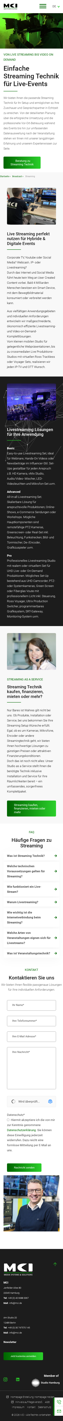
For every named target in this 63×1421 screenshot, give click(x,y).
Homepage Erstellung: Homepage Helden (32, 1397)
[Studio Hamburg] (45, 1382)
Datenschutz (16, 1115)
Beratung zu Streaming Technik (22, 162)
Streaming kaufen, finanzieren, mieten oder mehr (29, 808)
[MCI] (19, 7)
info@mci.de (15, 1303)
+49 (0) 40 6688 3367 (18, 1298)
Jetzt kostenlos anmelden (23, 1356)
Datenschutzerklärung (21, 1130)
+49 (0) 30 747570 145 (19, 1327)
